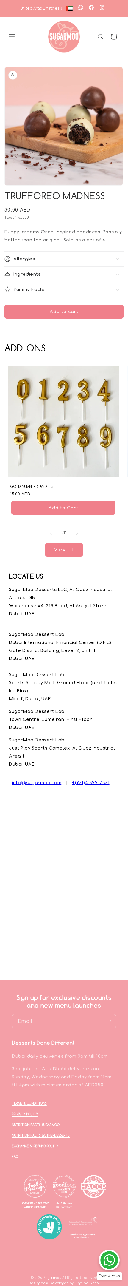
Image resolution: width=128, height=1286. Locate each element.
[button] (11, 36)
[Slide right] (77, 533)
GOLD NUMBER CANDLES (31, 486)
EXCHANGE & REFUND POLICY (35, 1146)
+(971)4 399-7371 (91, 782)
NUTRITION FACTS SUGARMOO (36, 1125)
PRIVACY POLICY (25, 1114)
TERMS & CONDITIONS (29, 1103)
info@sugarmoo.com (36, 782)
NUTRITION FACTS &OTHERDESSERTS (41, 1135)
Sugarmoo (52, 1278)
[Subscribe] (109, 1021)
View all (64, 549)
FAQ (15, 1156)
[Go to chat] (109, 1260)
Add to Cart (63, 507)
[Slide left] (50, 533)
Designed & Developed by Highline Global (64, 1283)
